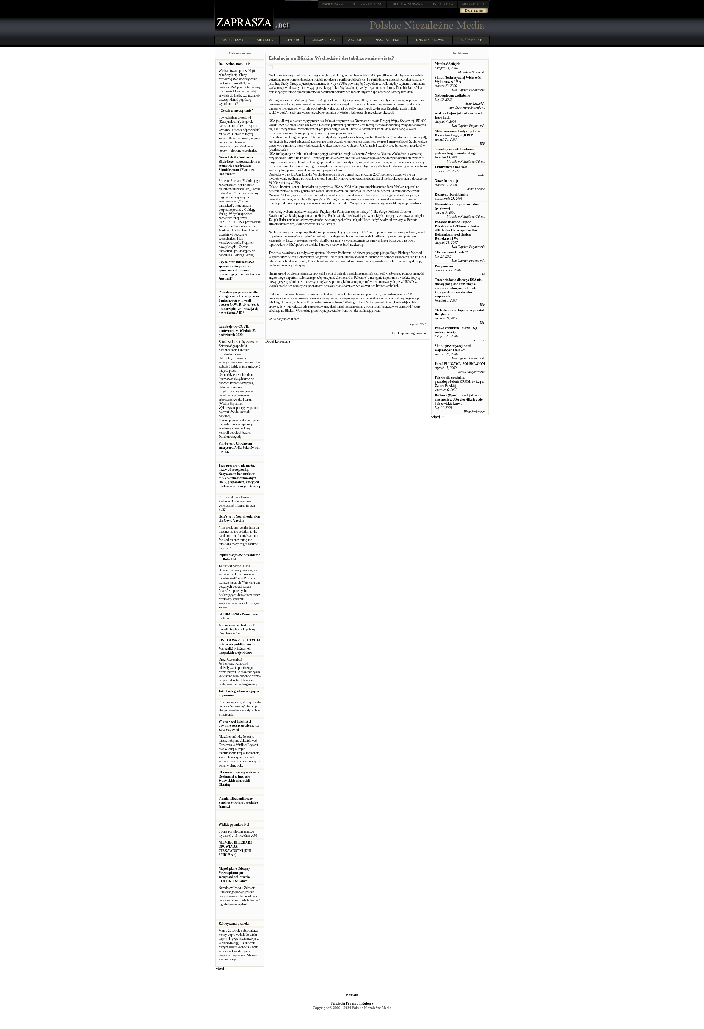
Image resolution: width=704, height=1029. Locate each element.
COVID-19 (292, 40)
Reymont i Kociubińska (451, 194)
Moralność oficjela (447, 64)
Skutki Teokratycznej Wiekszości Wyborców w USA (458, 80)
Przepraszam (444, 266)
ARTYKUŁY (265, 40)
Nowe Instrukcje (446, 181)
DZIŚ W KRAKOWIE (430, 40)
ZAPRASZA (366, 4)
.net (332, 4)
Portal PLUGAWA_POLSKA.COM (460, 364)
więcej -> (221, 968)
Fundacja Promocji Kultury (352, 1003)
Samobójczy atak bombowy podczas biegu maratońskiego (455, 151)
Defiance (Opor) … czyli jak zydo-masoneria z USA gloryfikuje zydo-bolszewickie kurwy (459, 399)
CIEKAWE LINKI (323, 40)
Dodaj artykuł (474, 10)
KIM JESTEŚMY (233, 40)
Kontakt (352, 995)
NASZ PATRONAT (388, 40)
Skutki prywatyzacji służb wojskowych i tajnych (453, 348)
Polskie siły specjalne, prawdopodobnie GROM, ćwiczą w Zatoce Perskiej (459, 382)
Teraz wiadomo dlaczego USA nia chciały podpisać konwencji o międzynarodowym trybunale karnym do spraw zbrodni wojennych (458, 288)
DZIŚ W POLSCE (471, 40)
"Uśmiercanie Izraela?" (451, 252)
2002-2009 (355, 40)
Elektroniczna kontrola (451, 167)
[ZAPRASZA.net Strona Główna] (245, 30)
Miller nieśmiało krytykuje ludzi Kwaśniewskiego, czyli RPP (457, 133)
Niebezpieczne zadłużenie (452, 95)
